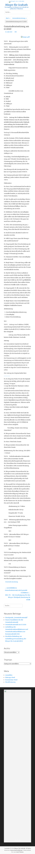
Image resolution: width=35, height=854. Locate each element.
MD (16, 32)
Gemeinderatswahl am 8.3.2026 (15, 624)
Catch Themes (20, 852)
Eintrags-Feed (10, 677)
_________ (7, 375)
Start (8, 18)
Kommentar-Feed (11, 680)
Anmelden (8, 675)
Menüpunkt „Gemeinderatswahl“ (16, 617)
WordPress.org (10, 682)
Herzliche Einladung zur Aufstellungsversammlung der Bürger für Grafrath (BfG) (15, 638)
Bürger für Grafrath (16, 4)
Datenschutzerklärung (16, 850)
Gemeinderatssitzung (19, 18)
